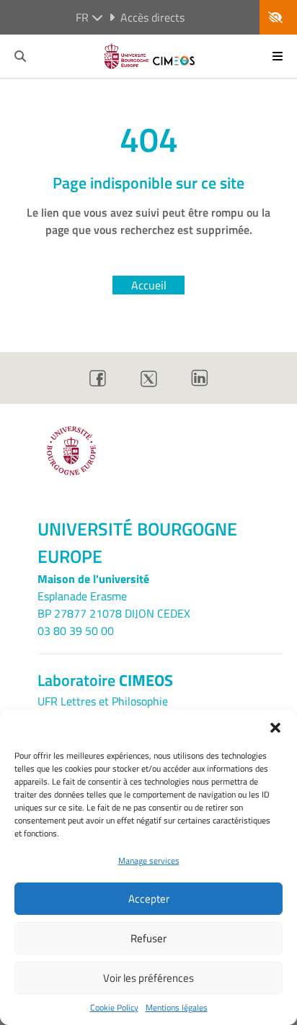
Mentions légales (177, 1007)
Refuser (148, 938)
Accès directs (152, 17)
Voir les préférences (148, 978)
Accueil (149, 285)
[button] (275, 728)
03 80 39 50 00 (75, 630)
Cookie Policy (114, 1007)
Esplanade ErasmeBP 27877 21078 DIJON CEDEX (113, 604)
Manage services (148, 860)
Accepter (148, 898)
